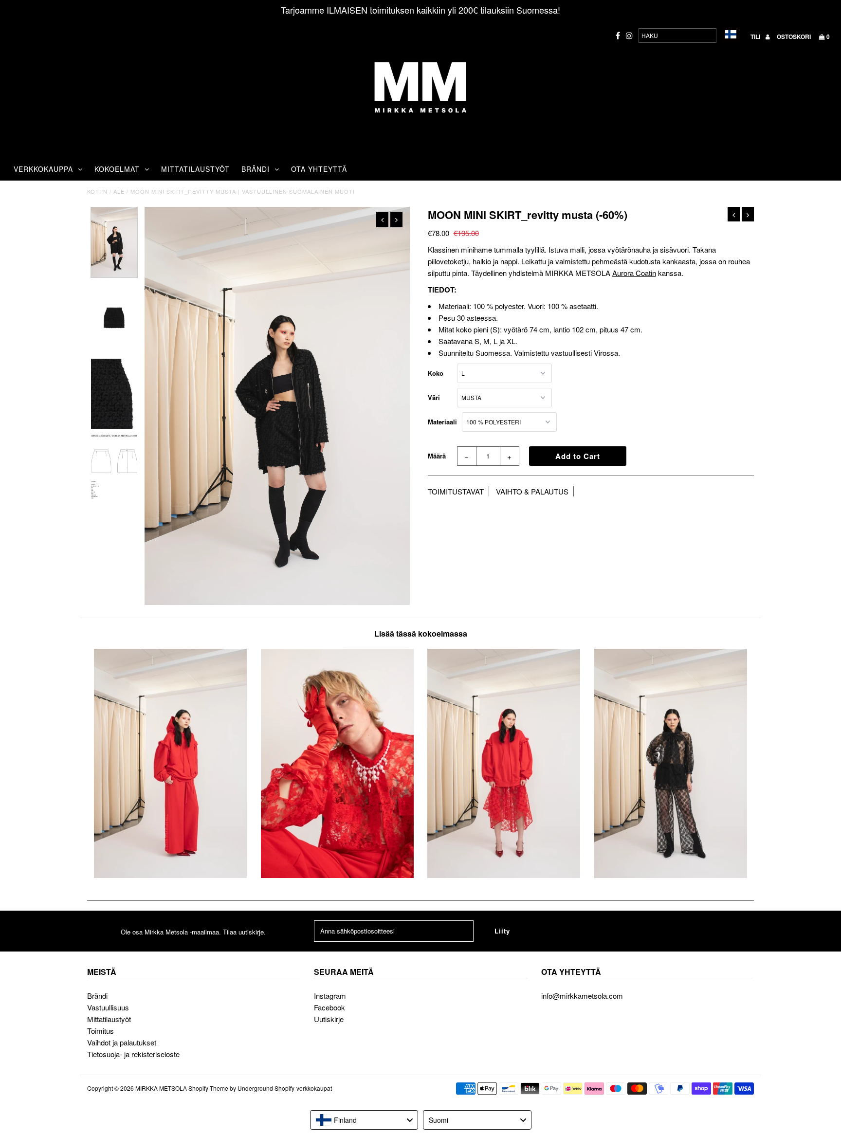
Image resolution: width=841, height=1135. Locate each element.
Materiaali (442, 421)
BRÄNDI (255, 169)
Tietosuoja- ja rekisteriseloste (133, 1054)
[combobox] (364, 1120)
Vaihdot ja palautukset (121, 1042)
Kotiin (97, 191)
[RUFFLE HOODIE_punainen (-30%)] (170, 875)
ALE (119, 191)
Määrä (437, 455)
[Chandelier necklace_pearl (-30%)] (337, 875)
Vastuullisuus (108, 1007)
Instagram (330, 995)
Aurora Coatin (634, 273)
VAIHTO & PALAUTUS (532, 491)
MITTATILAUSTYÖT (195, 169)
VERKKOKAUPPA (43, 169)
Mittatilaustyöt (109, 1019)
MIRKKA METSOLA (161, 1088)
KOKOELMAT (117, 169)
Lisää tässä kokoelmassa (420, 633)
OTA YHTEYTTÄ (319, 169)
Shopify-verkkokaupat (303, 1088)
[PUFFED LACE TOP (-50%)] (670, 875)
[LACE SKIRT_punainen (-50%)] (503, 875)
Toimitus (100, 1030)
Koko (435, 373)
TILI (756, 36)
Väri (434, 397)
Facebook (329, 1007)
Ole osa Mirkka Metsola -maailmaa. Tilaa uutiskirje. (193, 931)
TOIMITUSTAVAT (456, 491)
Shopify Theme (208, 1088)
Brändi (97, 995)
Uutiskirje (329, 1019)
